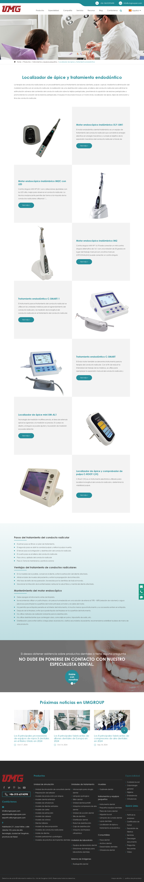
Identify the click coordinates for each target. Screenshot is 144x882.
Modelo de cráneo (42, 820)
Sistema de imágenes (81, 859)
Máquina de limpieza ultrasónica (81, 831)
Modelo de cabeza (43, 816)
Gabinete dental (106, 789)
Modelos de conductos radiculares (49, 830)
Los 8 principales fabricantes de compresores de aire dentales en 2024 (111, 738)
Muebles (102, 784)
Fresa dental (105, 840)
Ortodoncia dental (107, 850)
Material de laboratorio (82, 840)
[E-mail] (141, 586)
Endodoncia (132, 795)
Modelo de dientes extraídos (46, 806)
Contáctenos (112, 10)
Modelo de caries (42, 809)
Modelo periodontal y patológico (48, 836)
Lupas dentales (106, 821)
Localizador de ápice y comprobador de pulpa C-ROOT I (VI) (99, 473)
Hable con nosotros (73, 677)
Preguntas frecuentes (131, 847)
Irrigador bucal (106, 814)
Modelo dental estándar (45, 799)
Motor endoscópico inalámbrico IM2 (96, 240)
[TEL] (141, 591)
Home (19, 62)
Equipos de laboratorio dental (85, 845)
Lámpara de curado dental (111, 818)
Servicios (80, 10)
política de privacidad (133, 878)
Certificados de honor (133, 823)
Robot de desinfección (82, 823)
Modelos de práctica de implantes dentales (52, 840)
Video (129, 852)
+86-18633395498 (107, 3)
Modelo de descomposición (46, 826)
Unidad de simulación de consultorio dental (52, 789)
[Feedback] (141, 597)
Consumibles (104, 835)
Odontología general (132, 787)
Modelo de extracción (44, 813)
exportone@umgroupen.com (14, 814)
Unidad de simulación (44, 784)
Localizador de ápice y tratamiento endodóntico (77, 62)
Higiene (130, 792)
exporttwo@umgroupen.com (14, 818)
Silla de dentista (79, 816)
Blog (101, 10)
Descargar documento (132, 840)
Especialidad (53, 10)
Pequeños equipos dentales (111, 808)
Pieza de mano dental (108, 811)
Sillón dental (77, 799)
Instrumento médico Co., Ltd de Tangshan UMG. (35, 878)
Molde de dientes (42, 833)
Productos (40, 10)
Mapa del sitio (116, 878)
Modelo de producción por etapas (49, 796)
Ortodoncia (131, 799)
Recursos (91, 10)
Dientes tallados (41, 823)
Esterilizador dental (80, 820)
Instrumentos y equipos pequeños (45, 62)
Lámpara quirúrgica (81, 796)
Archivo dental (106, 843)
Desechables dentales (108, 847)
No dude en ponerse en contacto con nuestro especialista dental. (72, 662)
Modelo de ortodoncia (44, 803)
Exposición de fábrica (132, 830)
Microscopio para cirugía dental (83, 791)
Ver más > (84, 146)
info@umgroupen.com (133, 3)
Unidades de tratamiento (82, 784)
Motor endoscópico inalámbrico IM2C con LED (42, 183)
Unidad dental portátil (81, 803)
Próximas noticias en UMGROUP (72, 702)
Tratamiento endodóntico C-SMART (95, 356)
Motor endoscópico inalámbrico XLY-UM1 (99, 124)
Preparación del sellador (45, 793)
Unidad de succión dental (83, 813)
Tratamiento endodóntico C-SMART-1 (39, 298)
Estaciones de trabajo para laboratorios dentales (84, 850)
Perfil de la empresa (131, 816)
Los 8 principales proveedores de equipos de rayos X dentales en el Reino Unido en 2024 (31, 738)
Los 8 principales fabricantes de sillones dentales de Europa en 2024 (71, 738)
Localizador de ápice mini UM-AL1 (37, 414)
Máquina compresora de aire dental (85, 808)
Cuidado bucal (133, 782)
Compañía (67, 10)
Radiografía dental (80, 864)
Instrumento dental (107, 804)
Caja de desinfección (81, 826)
